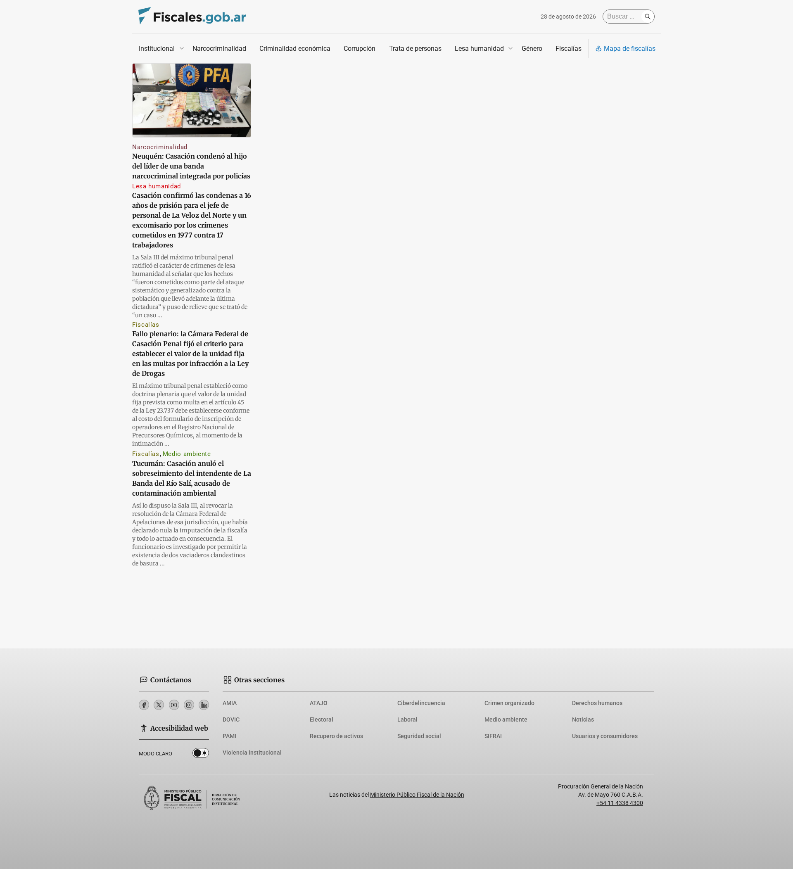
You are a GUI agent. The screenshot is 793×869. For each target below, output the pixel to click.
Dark (201, 754)
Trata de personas (415, 48)
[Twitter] (159, 705)
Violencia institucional (252, 752)
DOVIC (231, 719)
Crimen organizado (509, 703)
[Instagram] (189, 705)
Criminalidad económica (294, 48)
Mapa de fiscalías (629, 48)
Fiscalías (569, 48)
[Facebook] (144, 705)
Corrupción (359, 48)
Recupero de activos (336, 736)
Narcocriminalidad (219, 48)
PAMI (229, 736)
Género (532, 48)
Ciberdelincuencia (421, 703)
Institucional (157, 48)
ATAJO (319, 703)
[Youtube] (174, 705)
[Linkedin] (204, 705)
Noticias (583, 719)
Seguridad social (419, 736)
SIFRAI (493, 736)
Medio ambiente (187, 454)
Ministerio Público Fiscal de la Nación (417, 794)
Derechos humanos (597, 703)
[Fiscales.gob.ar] (192, 16)
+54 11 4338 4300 (619, 803)
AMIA (230, 703)
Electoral (321, 719)
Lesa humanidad (479, 48)
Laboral (407, 719)
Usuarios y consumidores (605, 736)
